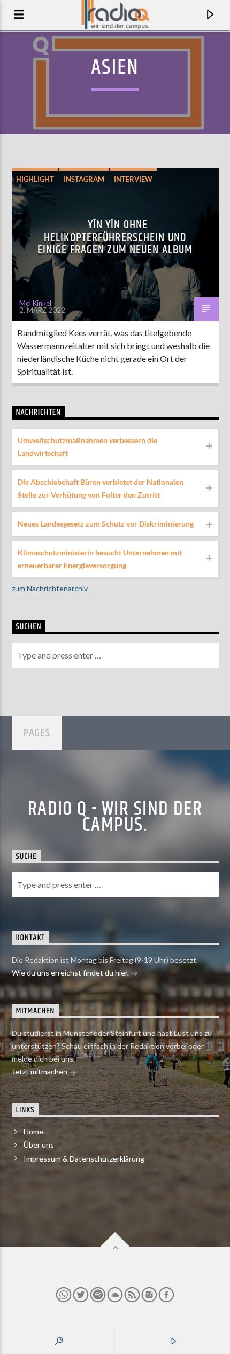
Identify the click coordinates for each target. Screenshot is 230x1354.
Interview (133, 179)
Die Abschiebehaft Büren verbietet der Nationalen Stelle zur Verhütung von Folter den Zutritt (100, 488)
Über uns (39, 1144)
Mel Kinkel (35, 303)
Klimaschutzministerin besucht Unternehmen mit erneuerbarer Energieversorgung (100, 559)
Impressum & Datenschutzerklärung (84, 1158)
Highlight (35, 179)
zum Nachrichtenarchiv (50, 588)
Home (33, 1131)
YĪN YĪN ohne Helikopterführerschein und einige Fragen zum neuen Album (115, 237)
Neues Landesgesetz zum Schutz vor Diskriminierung (106, 523)
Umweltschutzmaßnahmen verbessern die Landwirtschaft (87, 447)
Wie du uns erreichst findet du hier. (71, 972)
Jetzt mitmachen (40, 1071)
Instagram (84, 179)
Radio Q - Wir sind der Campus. (115, 817)
